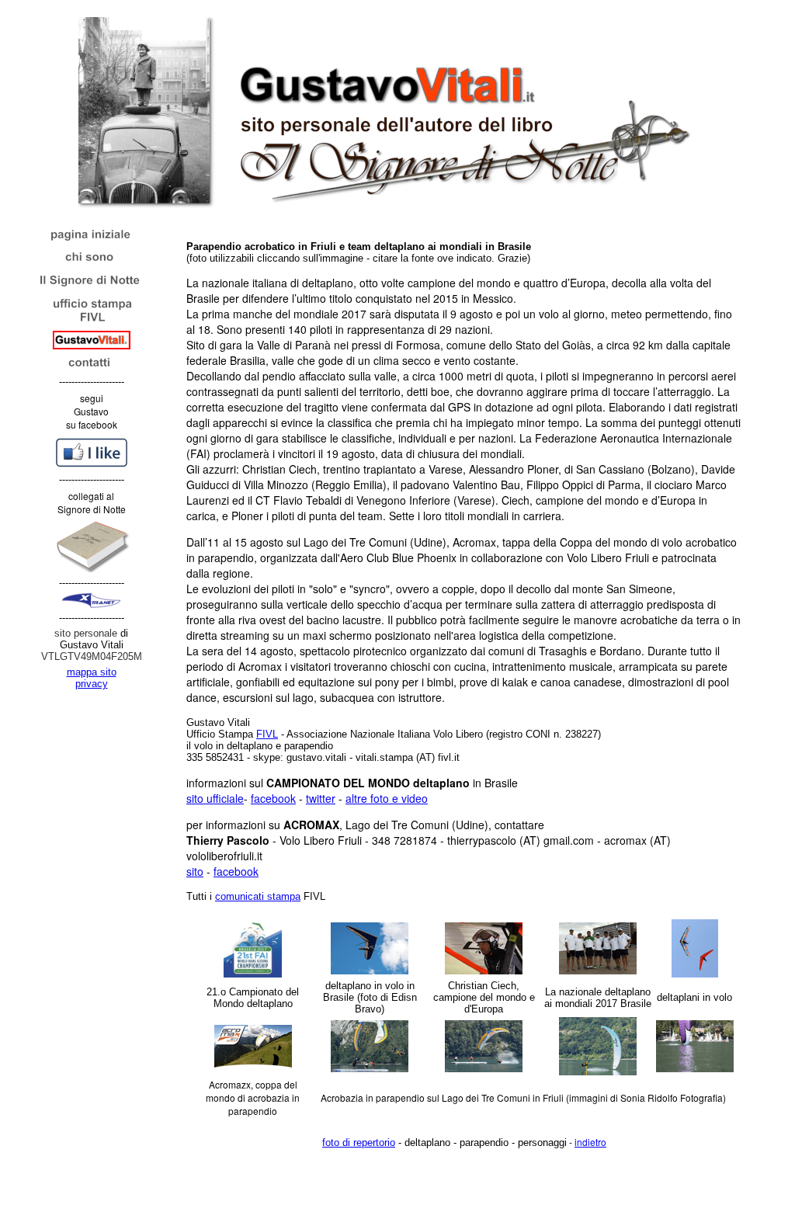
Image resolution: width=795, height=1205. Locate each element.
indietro (590, 1141)
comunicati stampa (257, 896)
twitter (320, 798)
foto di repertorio (358, 1142)
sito (194, 871)
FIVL (267, 734)
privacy (91, 683)
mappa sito (91, 672)
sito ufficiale (215, 798)
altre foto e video (386, 798)
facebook (273, 798)
